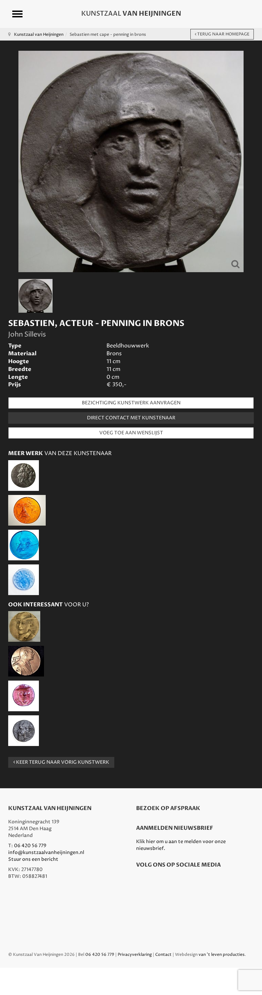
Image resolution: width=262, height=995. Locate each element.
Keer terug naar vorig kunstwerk (62, 762)
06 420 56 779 (30, 845)
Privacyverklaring (135, 955)
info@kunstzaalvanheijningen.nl (46, 852)
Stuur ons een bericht (33, 859)
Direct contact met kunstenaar (131, 418)
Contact (163, 955)
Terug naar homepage (222, 34)
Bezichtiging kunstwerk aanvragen (131, 403)
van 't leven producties (222, 955)
